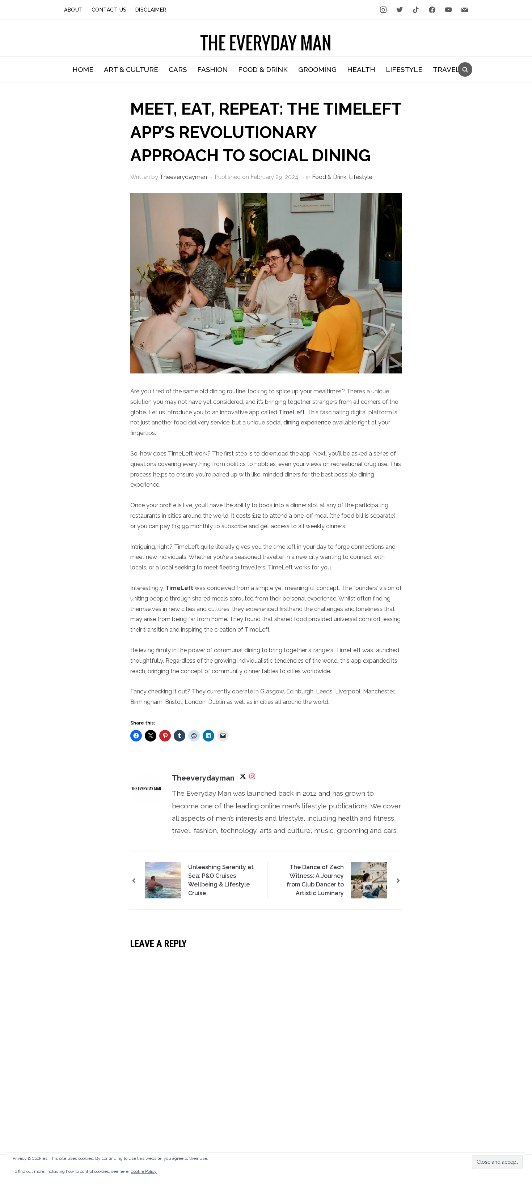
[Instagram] (252, 779)
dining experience (307, 422)
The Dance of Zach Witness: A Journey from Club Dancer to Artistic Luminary (315, 880)
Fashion (212, 69)
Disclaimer (150, 10)
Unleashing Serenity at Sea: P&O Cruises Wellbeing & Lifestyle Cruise (221, 880)
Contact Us (109, 10)
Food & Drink (263, 69)
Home (82, 69)
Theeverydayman (183, 177)
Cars (178, 69)
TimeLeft (292, 412)
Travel (446, 69)
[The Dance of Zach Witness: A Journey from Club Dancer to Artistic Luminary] (369, 880)
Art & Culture (131, 69)
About (73, 10)
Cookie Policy (144, 1171)
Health (361, 69)
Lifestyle (404, 69)
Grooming (317, 69)
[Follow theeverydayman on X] (243, 779)
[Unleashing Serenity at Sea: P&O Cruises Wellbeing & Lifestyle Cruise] (162, 880)
